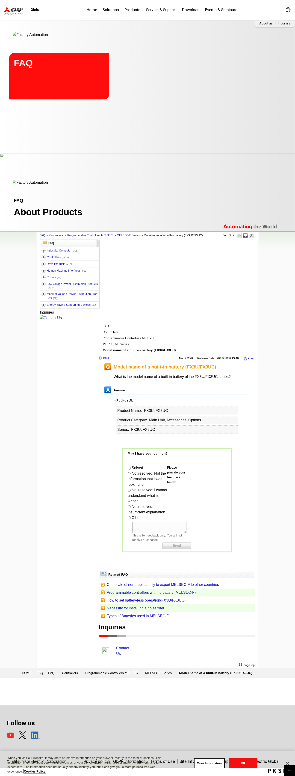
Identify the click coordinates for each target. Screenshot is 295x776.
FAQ (42, 235)
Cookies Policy (34, 771)
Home (92, 9)
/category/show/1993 (43, 257)
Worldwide (288, 10)
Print (251, 358)
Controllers (56, 235)
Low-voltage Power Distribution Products (72, 285)
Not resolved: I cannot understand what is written (147, 495)
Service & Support (161, 9)
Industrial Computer (62, 250)
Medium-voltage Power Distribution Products (72, 296)
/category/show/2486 (43, 251)
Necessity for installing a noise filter (135, 608)
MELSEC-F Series (128, 235)
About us (265, 23)
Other (136, 518)
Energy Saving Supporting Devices (71, 304)
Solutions (111, 9)
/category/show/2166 (43, 271)
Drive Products (60, 264)
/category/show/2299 (43, 305)
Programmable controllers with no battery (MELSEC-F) (151, 592)
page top (249, 665)
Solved (137, 468)
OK (243, 763)
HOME (27, 673)
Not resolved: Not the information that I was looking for (147, 478)
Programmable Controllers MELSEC (90, 235)
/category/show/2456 (43, 294)
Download (191, 9)
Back (106, 358)
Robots (54, 277)
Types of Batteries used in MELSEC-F (138, 616)
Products (132, 9)
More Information (209, 763)
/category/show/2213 (43, 284)
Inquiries (284, 23)
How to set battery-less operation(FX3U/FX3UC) (146, 600)
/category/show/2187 (43, 277)
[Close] (288, 763)
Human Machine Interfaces (67, 270)
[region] (147, 763)
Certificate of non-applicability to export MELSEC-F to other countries (163, 585)
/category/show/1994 (43, 264)
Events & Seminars (221, 9)
